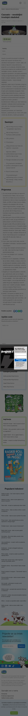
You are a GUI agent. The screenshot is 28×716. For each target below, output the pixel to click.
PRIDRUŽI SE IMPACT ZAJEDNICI (20, 360)
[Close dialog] (26, 347)
